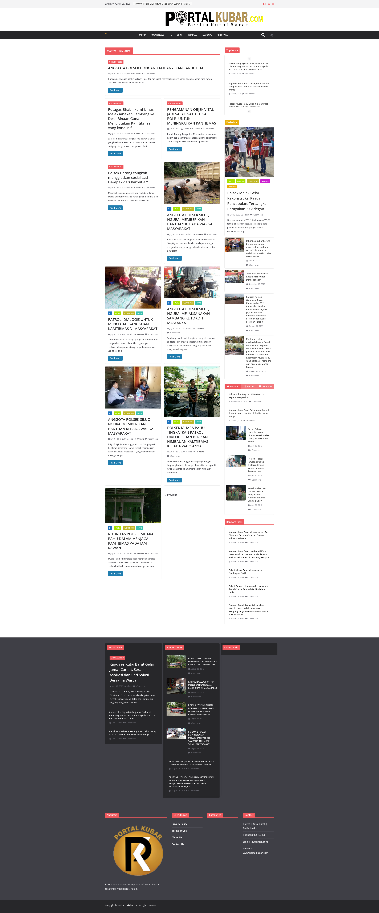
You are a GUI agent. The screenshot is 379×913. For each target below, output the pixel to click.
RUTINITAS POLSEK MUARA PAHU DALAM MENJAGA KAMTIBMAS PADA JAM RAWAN (131, 541)
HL (170, 34)
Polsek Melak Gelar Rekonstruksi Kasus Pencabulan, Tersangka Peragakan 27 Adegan (246, 200)
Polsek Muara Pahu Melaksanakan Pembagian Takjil (246, 572)
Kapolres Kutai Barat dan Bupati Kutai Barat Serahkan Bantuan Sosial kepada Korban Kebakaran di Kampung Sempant (249, 554)
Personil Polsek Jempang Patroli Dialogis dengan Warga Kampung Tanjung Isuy (256, 465)
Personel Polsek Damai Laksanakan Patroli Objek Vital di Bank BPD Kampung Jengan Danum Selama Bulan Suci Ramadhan (248, 610)
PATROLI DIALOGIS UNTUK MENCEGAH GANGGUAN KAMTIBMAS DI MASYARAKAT (132, 324)
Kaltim (142, 34)
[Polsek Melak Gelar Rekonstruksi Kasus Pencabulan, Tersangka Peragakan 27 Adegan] (249, 152)
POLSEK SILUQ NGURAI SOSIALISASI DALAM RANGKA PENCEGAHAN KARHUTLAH (202, 661)
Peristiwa (222, 34)
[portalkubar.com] (106, 35)
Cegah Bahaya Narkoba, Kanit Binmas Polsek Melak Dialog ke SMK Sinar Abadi (258, 435)
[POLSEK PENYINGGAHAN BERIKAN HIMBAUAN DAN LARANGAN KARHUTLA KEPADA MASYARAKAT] (176, 714)
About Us (177, 837)
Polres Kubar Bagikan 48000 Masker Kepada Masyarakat (247, 396)
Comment (267, 386)
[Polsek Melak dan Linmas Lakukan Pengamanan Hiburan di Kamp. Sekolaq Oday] (236, 492)
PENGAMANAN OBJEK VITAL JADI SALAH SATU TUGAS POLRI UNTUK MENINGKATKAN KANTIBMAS (191, 116)
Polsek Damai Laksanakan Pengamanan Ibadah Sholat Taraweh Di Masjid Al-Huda (248, 589)
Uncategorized (115, 62)
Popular (234, 386)
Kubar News (157, 34)
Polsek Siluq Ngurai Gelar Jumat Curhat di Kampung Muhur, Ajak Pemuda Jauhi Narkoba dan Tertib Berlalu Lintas (132, 715)
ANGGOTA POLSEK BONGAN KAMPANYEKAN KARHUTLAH (156, 68)
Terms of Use (179, 830)
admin (127, 73)
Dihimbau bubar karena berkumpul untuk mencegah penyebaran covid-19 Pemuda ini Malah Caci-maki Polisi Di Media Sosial (258, 248)
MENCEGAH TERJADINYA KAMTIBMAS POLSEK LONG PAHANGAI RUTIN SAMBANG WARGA (191, 763)
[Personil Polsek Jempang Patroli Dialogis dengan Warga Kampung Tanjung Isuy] (236, 461)
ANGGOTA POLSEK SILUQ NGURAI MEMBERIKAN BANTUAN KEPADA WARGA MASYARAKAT (189, 221)
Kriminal (192, 34)
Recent (250, 386)
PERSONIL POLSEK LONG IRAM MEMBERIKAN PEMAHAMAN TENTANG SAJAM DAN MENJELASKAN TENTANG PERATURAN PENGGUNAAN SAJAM (191, 782)
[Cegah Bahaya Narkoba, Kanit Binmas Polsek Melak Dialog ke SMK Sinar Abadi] (236, 433)
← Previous (170, 495)
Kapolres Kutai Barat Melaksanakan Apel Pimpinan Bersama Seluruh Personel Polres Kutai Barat (249, 535)
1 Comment (256, 401)
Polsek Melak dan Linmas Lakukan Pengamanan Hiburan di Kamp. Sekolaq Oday (257, 494)
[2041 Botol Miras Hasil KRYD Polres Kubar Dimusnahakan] (234, 281)
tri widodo (187, 234)
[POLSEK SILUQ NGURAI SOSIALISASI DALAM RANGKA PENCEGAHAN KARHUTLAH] (176, 666)
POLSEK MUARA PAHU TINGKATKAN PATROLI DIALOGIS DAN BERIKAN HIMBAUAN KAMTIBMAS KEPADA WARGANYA (187, 437)
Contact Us (178, 844)
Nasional (207, 34)
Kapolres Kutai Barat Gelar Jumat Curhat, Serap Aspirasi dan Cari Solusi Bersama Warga (167, 3)
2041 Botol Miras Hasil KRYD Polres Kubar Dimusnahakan (257, 276)
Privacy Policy (179, 824)
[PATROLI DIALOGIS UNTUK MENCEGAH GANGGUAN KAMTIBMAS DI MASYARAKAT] (176, 689)
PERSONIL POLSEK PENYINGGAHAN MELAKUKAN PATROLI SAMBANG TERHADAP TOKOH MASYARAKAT (199, 738)
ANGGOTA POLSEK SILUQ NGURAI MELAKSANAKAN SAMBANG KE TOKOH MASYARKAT (188, 315)
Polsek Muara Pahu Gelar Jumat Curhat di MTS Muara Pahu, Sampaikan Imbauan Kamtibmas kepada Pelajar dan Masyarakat (249, 91)
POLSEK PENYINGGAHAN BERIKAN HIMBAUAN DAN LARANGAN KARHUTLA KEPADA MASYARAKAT (201, 710)
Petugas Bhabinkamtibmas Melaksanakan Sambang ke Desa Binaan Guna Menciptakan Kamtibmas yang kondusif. (131, 118)
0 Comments (149, 73)
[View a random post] (271, 35)
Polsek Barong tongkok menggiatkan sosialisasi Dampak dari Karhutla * (128, 177)
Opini (179, 34)
